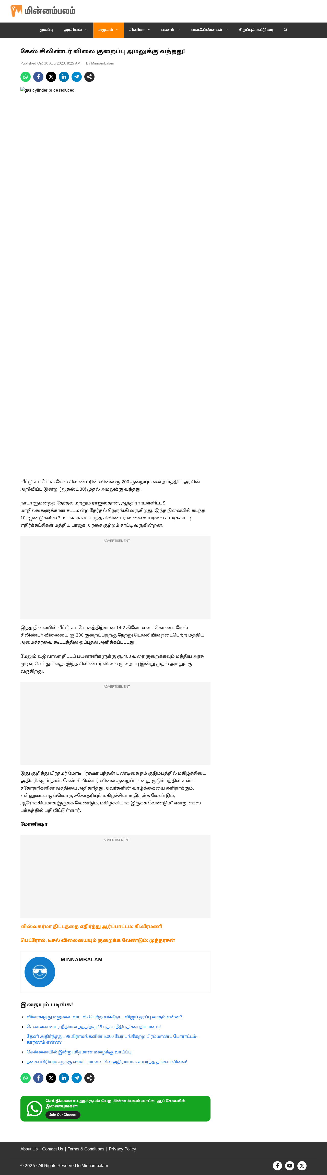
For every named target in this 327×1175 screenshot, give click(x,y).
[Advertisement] (115, 581)
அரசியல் (73, 30)
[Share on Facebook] (38, 77)
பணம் (167, 30)
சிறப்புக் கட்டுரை (256, 30)
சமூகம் (105, 30)
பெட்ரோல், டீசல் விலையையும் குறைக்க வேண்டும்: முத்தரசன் (97, 940)
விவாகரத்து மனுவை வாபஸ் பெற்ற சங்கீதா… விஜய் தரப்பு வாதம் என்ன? (104, 1017)
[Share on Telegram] (77, 77)
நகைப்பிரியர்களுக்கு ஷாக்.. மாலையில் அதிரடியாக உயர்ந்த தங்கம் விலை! (107, 1062)
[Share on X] (51, 77)
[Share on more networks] (89, 77)
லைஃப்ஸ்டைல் (206, 30)
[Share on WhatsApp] (25, 77)
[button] (286, 30)
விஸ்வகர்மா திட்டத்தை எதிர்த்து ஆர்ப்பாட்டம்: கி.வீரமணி (91, 927)
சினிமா (137, 30)
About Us (29, 1149)
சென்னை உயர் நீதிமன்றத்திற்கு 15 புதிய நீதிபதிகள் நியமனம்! (94, 1027)
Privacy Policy (122, 1149)
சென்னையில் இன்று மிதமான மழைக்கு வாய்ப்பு (79, 1052)
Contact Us (52, 1149)
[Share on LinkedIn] (64, 77)
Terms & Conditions (86, 1149)
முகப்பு (46, 30)
